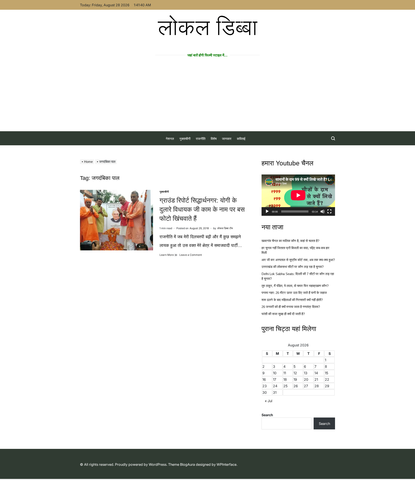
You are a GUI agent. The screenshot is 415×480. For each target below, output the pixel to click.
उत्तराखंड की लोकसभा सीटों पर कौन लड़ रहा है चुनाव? (293, 267)
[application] (298, 195)
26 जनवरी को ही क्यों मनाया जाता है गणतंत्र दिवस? (291, 307)
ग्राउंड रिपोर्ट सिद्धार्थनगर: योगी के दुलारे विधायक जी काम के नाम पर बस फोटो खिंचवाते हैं (202, 209)
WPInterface (226, 464)
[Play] (267, 215)
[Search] (333, 138)
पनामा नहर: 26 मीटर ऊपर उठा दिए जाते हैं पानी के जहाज (294, 292)
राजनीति (200, 139)
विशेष (214, 139)
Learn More (168, 255)
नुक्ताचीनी (184, 139)
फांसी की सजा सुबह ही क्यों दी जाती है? (283, 314)
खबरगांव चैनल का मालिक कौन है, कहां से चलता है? (290, 241)
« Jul (268, 401)
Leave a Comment (190, 255)
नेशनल (170, 139)
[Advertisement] (207, 99)
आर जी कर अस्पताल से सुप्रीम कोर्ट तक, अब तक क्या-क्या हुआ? (298, 260)
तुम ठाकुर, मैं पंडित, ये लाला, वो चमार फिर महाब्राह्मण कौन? (295, 286)
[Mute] (322, 215)
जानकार (226, 139)
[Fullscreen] (329, 215)
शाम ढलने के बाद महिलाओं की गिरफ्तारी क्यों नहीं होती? (292, 300)
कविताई (241, 139)
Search (267, 415)
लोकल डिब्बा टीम (225, 228)
